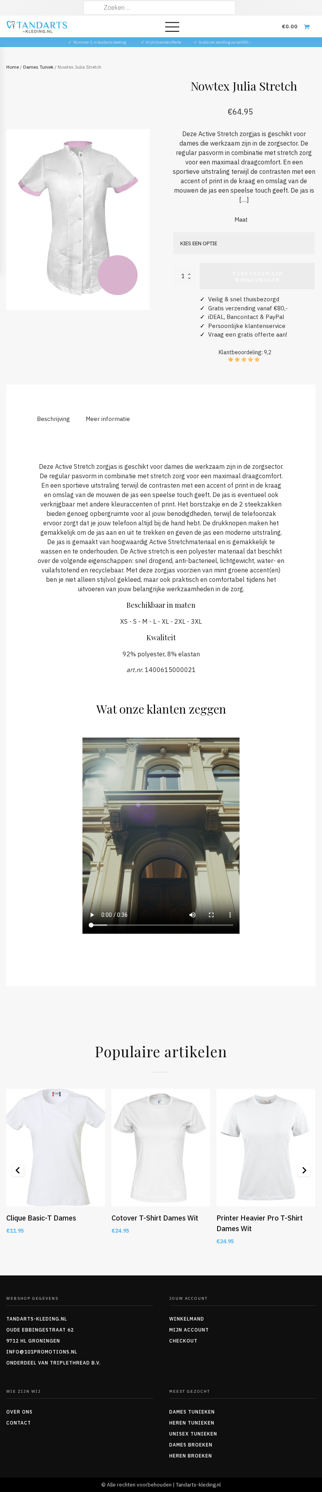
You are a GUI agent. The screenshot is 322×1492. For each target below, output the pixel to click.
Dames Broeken (190, 1445)
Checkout (183, 1341)
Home (12, 67)
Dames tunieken (192, 1412)
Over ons (19, 1412)
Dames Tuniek (38, 67)
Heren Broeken (190, 1456)
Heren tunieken (191, 1423)
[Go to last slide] (18, 1170)
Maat (241, 219)
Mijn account (189, 1330)
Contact (18, 1423)
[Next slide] (304, 1170)
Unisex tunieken (193, 1434)
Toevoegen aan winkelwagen (257, 276)
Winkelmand (186, 1319)
